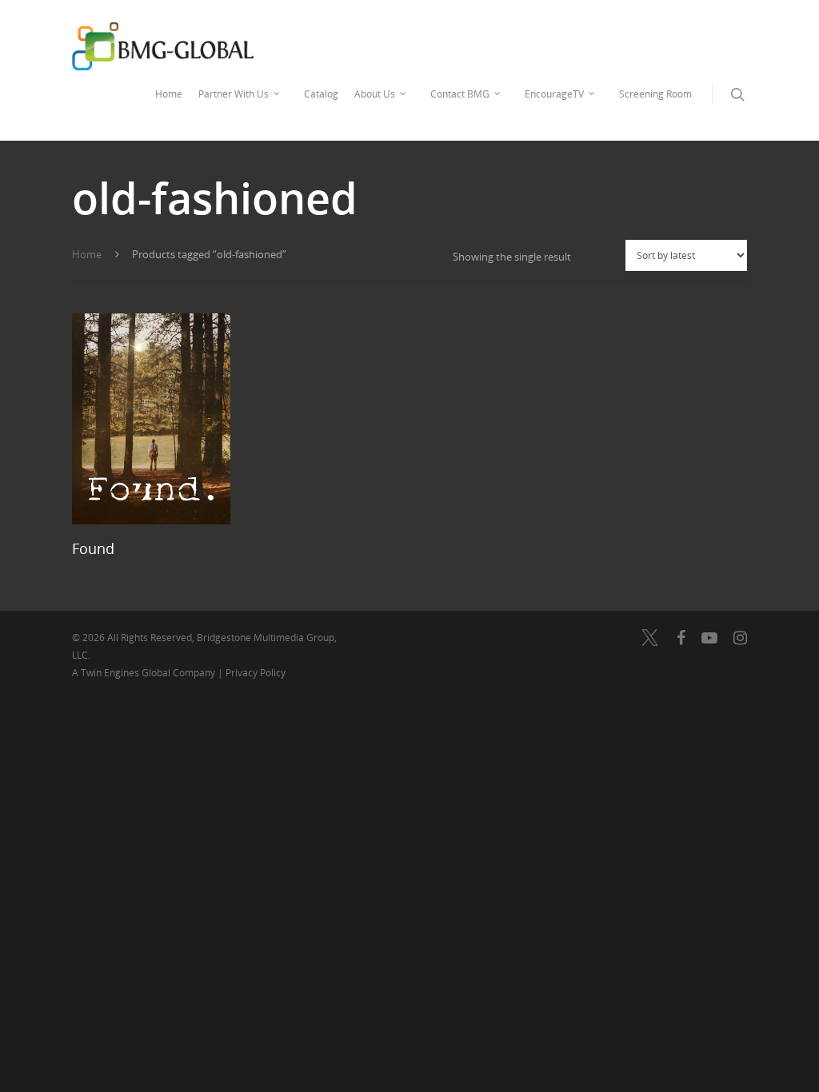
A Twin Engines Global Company (145, 673)
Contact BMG (459, 94)
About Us (374, 94)
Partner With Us (233, 94)
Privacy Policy (256, 673)
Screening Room (655, 94)
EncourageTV (554, 94)
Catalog (321, 94)
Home (168, 94)
